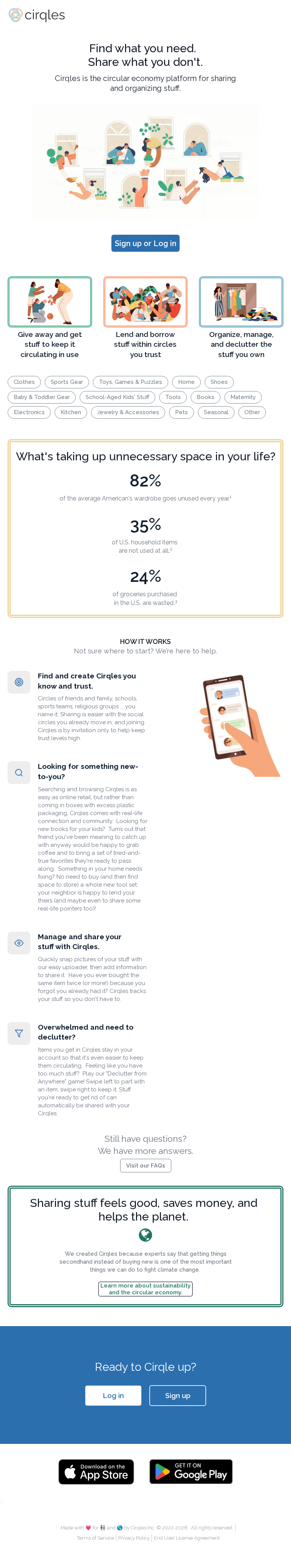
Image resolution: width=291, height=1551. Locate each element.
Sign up (178, 1395)
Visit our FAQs (145, 1165)
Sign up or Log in (146, 243)
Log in (113, 1395)
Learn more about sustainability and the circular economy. (145, 1289)
